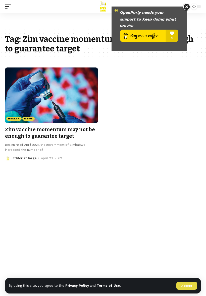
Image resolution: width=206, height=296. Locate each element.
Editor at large (24, 158)
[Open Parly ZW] (103, 6)
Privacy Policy (77, 285)
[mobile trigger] (9, 7)
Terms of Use (108, 285)
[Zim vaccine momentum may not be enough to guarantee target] (51, 95)
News (28, 118)
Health (14, 118)
